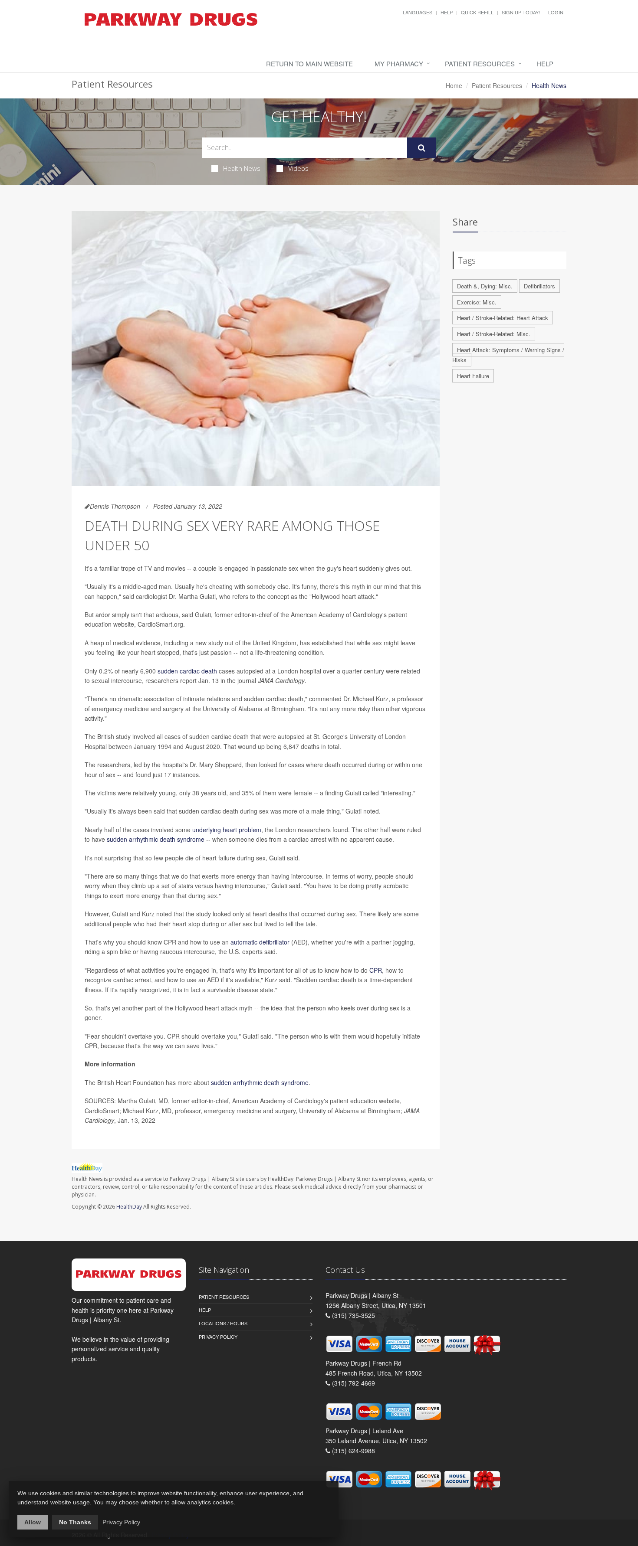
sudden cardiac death (187, 671)
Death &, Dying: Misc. (485, 286)
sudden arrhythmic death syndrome (155, 839)
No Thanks (75, 1522)
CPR (375, 970)
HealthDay (129, 1206)
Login (555, 12)
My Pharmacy (399, 63)
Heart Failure (473, 376)
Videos (298, 168)
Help (447, 12)
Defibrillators (539, 286)
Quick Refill (477, 12)
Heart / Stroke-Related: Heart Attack (502, 318)
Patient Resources (480, 63)
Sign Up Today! (521, 12)
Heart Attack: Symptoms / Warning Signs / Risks (508, 355)
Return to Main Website (309, 63)
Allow (32, 1522)
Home (454, 85)
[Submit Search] (421, 147)
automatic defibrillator (259, 942)
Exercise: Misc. (477, 302)
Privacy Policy (218, 1336)
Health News (241, 168)
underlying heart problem (226, 829)
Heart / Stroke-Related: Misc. (493, 334)
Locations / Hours (223, 1323)
